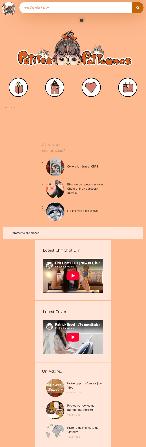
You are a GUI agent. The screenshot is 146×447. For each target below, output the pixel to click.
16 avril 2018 (9, 107)
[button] (81, 20)
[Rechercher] (138, 7)
